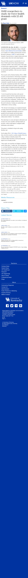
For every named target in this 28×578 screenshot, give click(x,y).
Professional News (6, 277)
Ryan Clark (6, 23)
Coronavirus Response (7, 285)
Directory (4, 326)
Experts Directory (6, 292)
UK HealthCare (5, 270)
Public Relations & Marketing (9, 291)
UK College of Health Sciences (18, 133)
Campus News (5, 266)
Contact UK (4, 287)
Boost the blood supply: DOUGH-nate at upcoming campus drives (14, 247)
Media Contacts (5, 294)
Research (4, 8)
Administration (5, 289)
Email (3, 317)
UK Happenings (5, 273)
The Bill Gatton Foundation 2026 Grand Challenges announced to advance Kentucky (14, 234)
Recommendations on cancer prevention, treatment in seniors (14, 221)
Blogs (3, 279)
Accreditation (5, 325)
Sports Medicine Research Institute (14, 50)
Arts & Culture (5, 275)
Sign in (3, 318)
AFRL (13, 54)
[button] (25, 3)
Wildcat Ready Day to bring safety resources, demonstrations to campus (12, 241)
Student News (5, 268)
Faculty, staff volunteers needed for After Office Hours (13, 227)
